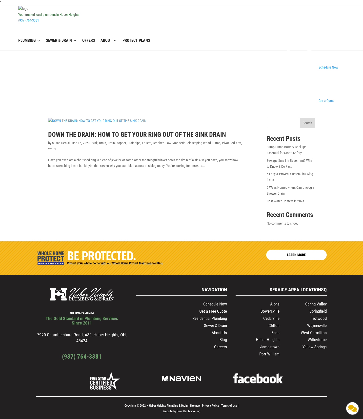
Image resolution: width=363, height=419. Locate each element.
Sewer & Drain (59, 41)
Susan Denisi (61, 143)
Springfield (318, 311)
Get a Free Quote (213, 311)
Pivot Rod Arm (231, 143)
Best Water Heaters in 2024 (286, 201)
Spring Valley (316, 304)
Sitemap (195, 405)
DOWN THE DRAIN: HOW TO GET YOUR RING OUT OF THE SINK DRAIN (137, 134)
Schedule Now (215, 304)
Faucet (146, 143)
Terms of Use (229, 405)
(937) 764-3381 (28, 20)
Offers (88, 41)
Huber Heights (268, 339)
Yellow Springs (314, 346)
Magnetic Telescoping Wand (191, 143)
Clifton (274, 325)
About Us (219, 332)
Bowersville (270, 311)
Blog (223, 339)
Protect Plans (136, 41)
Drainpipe (134, 143)
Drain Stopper (117, 143)
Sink (95, 143)
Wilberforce (317, 339)
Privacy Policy (210, 405)
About (106, 41)
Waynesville (317, 325)
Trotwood (319, 318)
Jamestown (270, 346)
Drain (102, 143)
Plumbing (27, 41)
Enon (275, 332)
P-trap (216, 143)
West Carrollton (314, 332)
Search (307, 123)
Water (52, 149)
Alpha (275, 304)
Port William (269, 353)
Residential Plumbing (209, 318)
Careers (220, 346)
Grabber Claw (162, 143)
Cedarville (271, 318)
